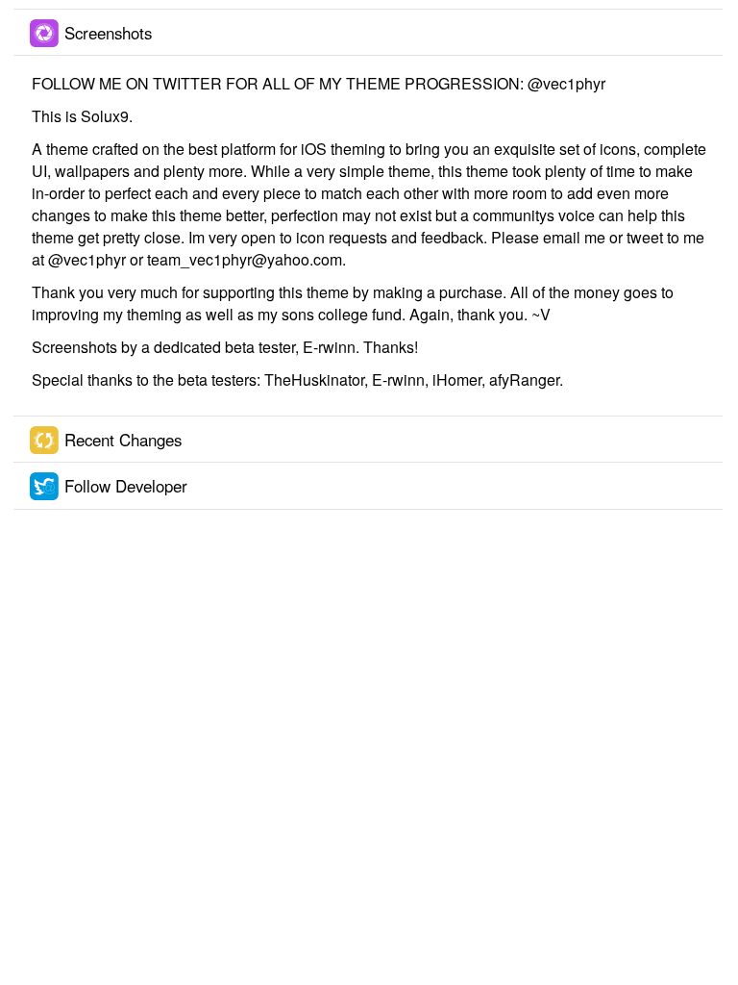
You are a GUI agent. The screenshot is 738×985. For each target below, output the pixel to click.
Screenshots (108, 32)
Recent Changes (123, 439)
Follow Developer (125, 485)
